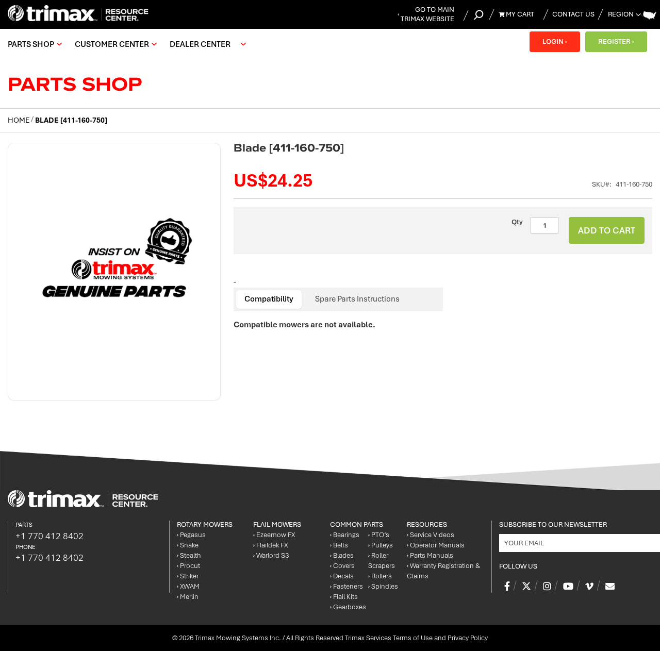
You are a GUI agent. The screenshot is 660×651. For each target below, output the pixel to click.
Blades (342, 555)
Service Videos (430, 534)
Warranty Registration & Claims (443, 570)
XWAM (188, 586)
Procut (188, 565)
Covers (342, 565)
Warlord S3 (271, 555)
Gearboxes (348, 607)
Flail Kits (344, 596)
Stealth (189, 555)
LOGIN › (554, 41)
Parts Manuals (430, 555)
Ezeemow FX (274, 534)
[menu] (129, 44)
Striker (188, 576)
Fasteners (346, 586)
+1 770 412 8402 (49, 536)
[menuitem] (33, 44)
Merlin (188, 596)
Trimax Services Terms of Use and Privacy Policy (416, 637)
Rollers (380, 576)
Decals (342, 576)
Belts (339, 545)
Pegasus (191, 534)
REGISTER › (616, 41)
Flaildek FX (270, 545)
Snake (188, 545)
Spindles (383, 586)
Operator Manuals (436, 545)
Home (18, 120)
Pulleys (380, 545)
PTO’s (378, 534)
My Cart (519, 14)
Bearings (344, 534)
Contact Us (573, 14)
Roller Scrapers (381, 560)
